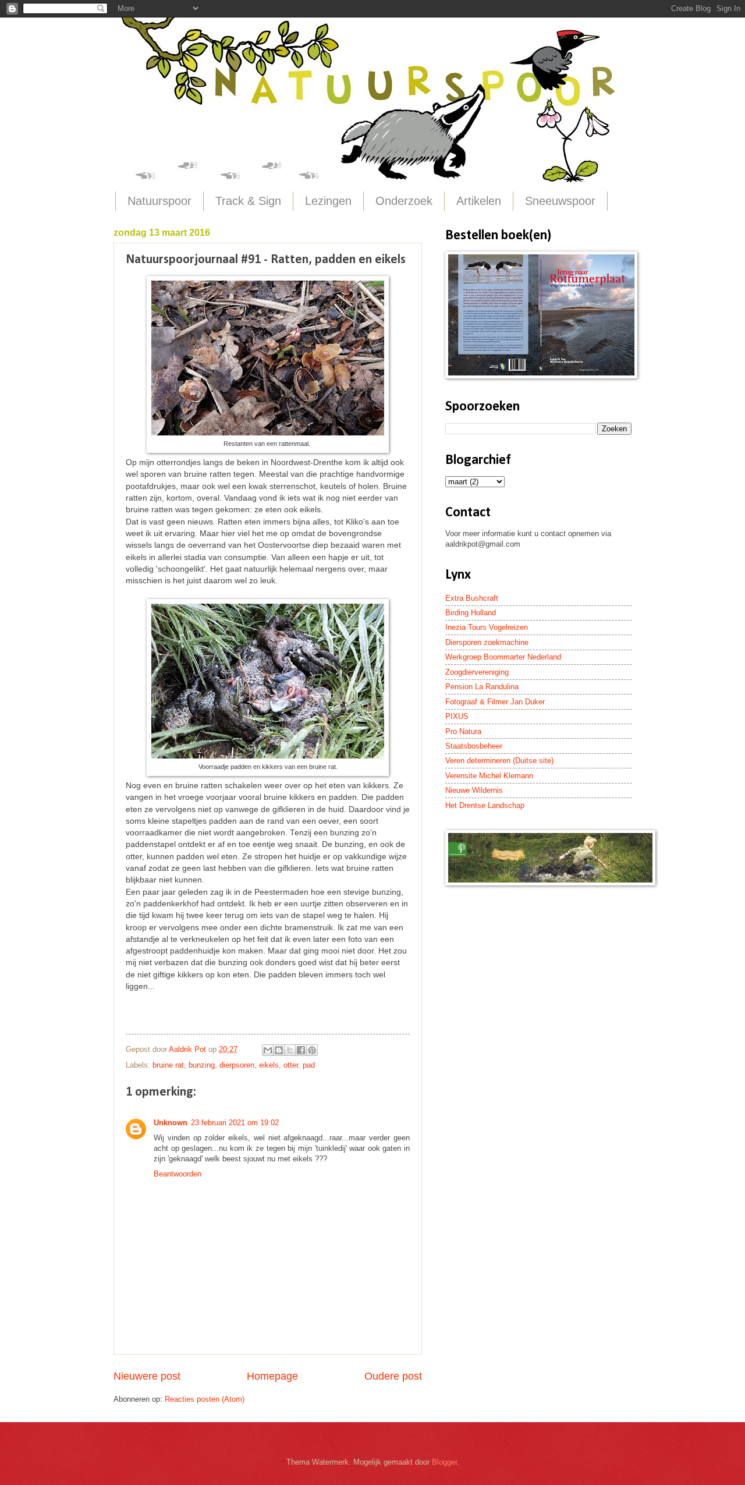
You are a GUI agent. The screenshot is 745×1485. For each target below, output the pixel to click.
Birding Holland (470, 612)
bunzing (202, 1065)
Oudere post (393, 1376)
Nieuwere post (146, 1376)
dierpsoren (236, 1065)
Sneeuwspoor (560, 200)
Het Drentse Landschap (484, 805)
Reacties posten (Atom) (204, 1399)
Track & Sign (248, 200)
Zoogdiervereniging (477, 672)
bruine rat (168, 1065)
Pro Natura (463, 731)
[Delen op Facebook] (301, 1050)
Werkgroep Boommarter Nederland (503, 657)
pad (309, 1065)
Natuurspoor (159, 200)
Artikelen (478, 200)
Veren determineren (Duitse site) (499, 760)
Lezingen (328, 200)
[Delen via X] (290, 1050)
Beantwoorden (177, 1173)
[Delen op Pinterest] (312, 1050)
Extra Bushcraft (471, 598)
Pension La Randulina (482, 686)
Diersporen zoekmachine (486, 642)
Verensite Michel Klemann (489, 775)
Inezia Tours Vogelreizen (486, 627)
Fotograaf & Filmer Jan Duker (495, 701)
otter (290, 1065)
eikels (269, 1065)
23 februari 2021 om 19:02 (235, 1122)
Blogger (444, 1462)
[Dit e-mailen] (268, 1050)
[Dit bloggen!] (279, 1050)
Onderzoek (403, 200)
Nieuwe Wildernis (474, 790)
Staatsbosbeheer (473, 746)
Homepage (272, 1376)
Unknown (170, 1122)
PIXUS (457, 716)
